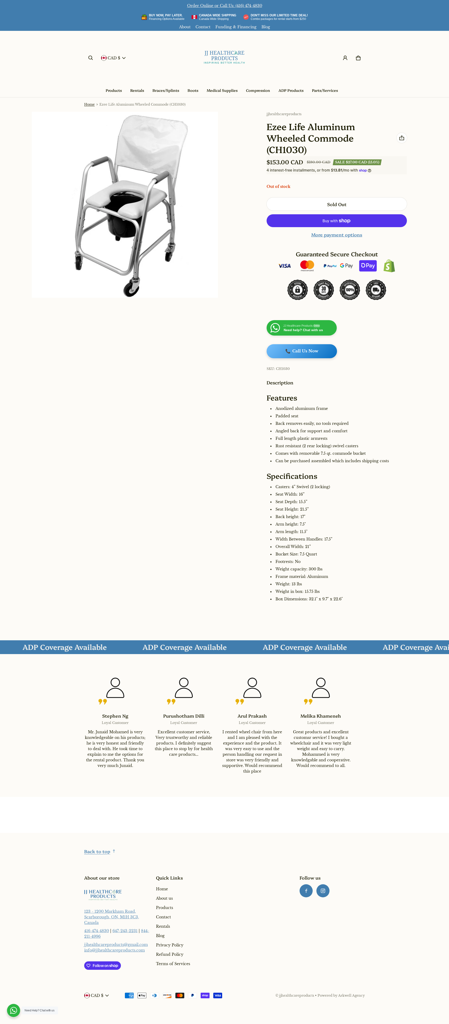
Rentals (137, 90)
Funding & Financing (236, 27)
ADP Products (291, 90)
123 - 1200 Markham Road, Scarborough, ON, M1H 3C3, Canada (111, 917)
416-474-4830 (96, 930)
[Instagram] (323, 890)
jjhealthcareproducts (296, 996)
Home (89, 105)
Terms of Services (173, 963)
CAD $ (114, 58)
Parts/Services (325, 90)
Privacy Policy (169, 945)
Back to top (97, 851)
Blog (265, 27)
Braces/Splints (165, 90)
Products (114, 90)
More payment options (336, 234)
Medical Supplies (222, 90)
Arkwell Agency (351, 996)
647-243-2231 (125, 930)
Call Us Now (301, 351)
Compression (258, 90)
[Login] (345, 57)
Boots (193, 90)
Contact (203, 27)
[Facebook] (306, 890)
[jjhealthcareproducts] (224, 58)
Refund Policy (169, 954)
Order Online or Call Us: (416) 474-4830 (224, 5)
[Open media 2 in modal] (125, 205)
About (185, 27)
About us (164, 898)
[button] (90, 57)
